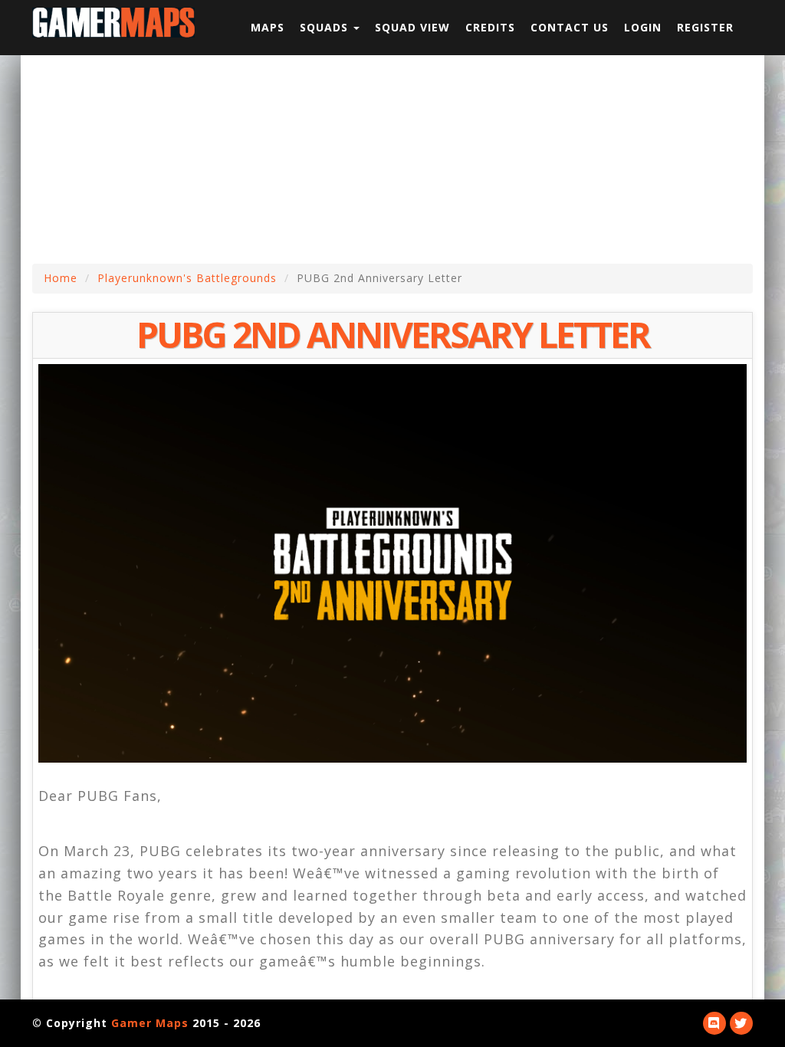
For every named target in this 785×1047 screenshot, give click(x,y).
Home (60, 278)
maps (267, 27)
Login (643, 27)
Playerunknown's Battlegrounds (187, 278)
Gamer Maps (150, 1023)
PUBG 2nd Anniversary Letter (392, 334)
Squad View (412, 27)
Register (705, 27)
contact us (569, 27)
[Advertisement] (404, 158)
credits (490, 27)
